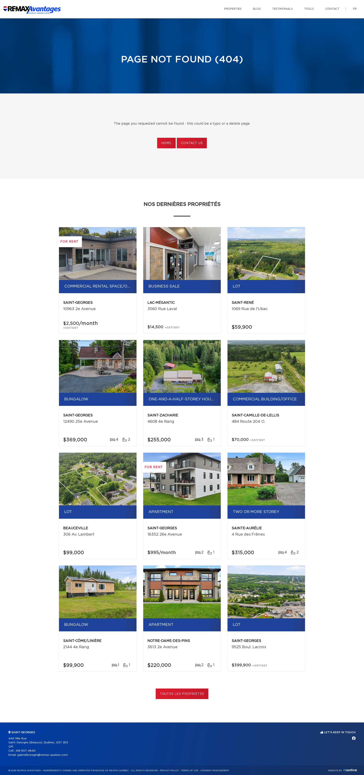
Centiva (350, 770)
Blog (257, 9)
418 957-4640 (26, 750)
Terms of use (189, 771)
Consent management (214, 771)
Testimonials (282, 9)
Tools (309, 9)
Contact (332, 9)
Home (166, 143)
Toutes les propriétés (182, 694)
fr (355, 9)
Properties (233, 9)
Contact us (192, 143)
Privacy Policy (169, 771)
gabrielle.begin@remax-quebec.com (42, 755)
